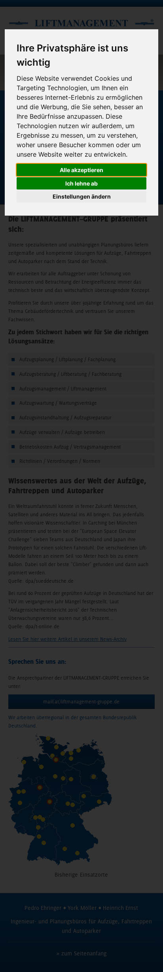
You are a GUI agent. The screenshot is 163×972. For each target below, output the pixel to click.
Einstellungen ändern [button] (82, 196)
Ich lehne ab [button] (81, 183)
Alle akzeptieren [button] (81, 170)
